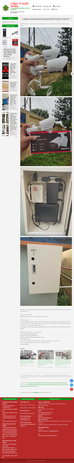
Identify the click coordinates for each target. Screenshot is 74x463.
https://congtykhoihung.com (45, 417)
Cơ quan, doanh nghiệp (60, 375)
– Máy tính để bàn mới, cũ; (8, 405)
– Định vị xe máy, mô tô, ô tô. (9, 421)
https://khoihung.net (43, 419)
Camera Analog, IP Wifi (49, 375)
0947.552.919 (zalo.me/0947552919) (47, 435)
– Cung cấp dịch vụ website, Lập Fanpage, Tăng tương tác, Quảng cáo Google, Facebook (9, 429)
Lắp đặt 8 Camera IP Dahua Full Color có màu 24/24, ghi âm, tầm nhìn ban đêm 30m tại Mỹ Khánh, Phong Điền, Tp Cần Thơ (63, 362)
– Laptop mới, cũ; (6, 407)
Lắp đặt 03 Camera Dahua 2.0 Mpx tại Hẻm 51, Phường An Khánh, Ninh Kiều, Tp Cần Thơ (27, 361)
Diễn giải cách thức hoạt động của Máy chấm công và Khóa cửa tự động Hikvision (10, 52)
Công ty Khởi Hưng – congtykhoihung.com (48, 431)
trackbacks (36, 392)
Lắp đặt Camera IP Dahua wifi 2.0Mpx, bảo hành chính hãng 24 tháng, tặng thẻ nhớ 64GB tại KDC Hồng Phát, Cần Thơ (46, 362)
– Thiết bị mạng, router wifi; (9, 416)
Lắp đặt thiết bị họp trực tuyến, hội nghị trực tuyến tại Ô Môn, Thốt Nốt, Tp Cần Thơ (13, 100)
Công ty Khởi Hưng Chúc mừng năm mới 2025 (13, 84)
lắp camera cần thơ (45, 376)
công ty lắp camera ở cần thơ (32, 376)
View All (16, 136)
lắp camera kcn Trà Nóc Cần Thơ (58, 376)
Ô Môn (68, 375)
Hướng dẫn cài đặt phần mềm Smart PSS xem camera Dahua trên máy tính (47, 383)
